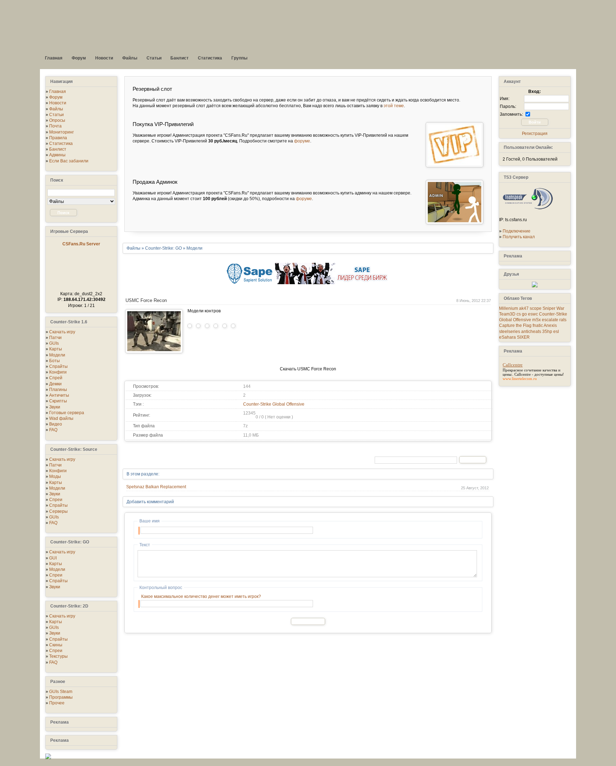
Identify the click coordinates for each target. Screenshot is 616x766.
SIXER (523, 337)
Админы (57, 154)
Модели (57, 355)
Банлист (179, 58)
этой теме (394, 105)
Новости (104, 58)
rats (562, 319)
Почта (55, 126)
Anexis (550, 325)
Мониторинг (61, 132)
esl (556, 331)
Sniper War (553, 308)
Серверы (58, 511)
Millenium (508, 308)
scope (535, 308)
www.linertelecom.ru (520, 378)
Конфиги (58, 372)
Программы (61, 697)
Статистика (210, 58)
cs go (522, 314)
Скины (55, 644)
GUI (53, 558)
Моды (55, 476)
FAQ (53, 429)
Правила (58, 137)
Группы (239, 58)
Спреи (55, 499)
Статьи (154, 58)
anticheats (531, 331)
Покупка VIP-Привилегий (163, 124)
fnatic (538, 325)
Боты (54, 360)
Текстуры (58, 656)
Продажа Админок (155, 182)
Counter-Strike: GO (163, 248)
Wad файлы (61, 418)
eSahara (507, 337)
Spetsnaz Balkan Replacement (156, 486)
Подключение (516, 231)
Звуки (54, 407)
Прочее (57, 702)
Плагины (58, 389)
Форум (79, 58)
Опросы (57, 120)
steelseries (509, 331)
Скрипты (58, 400)
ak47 (524, 308)
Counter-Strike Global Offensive (273, 404)
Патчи (55, 337)
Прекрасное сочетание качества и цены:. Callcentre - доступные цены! (533, 372)
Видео (55, 424)
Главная (53, 58)
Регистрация (535, 133)
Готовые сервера (66, 412)
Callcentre (513, 365)
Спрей (55, 377)
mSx (536, 319)
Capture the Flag (515, 325)
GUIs (54, 343)
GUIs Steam (60, 691)
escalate (550, 319)
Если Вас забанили (68, 160)
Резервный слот (152, 89)
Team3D (507, 314)
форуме (302, 141)
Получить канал (519, 236)
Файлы (129, 58)
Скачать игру (62, 331)
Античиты (59, 395)
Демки (55, 383)
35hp (547, 331)
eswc (533, 314)
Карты (55, 348)
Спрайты (58, 366)
